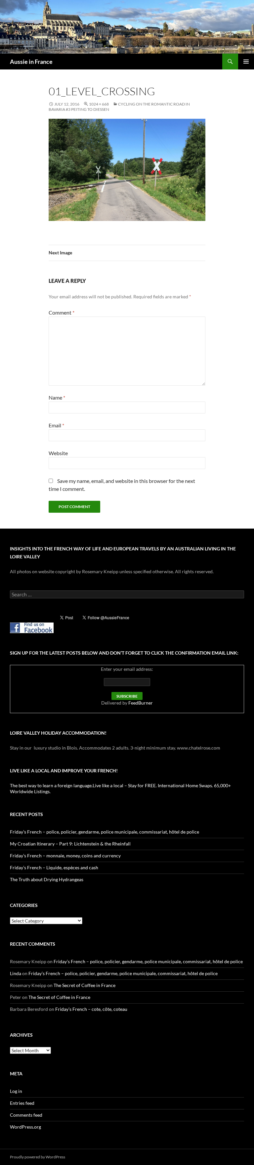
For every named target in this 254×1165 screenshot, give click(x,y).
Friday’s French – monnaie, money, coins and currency (65, 855)
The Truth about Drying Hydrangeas (46, 879)
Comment (61, 312)
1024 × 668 (99, 104)
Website (58, 453)
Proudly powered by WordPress (37, 1156)
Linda (15, 973)
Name (57, 397)
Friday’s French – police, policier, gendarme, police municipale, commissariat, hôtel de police (104, 832)
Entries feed (22, 1103)
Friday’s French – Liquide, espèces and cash (54, 867)
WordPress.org (25, 1127)
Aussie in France (31, 61)
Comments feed (26, 1115)
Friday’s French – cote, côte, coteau (91, 1009)
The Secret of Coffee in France (84, 985)
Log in (16, 1091)
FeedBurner (140, 703)
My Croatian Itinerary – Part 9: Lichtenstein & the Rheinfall (70, 843)
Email (56, 425)
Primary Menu (246, 61)
